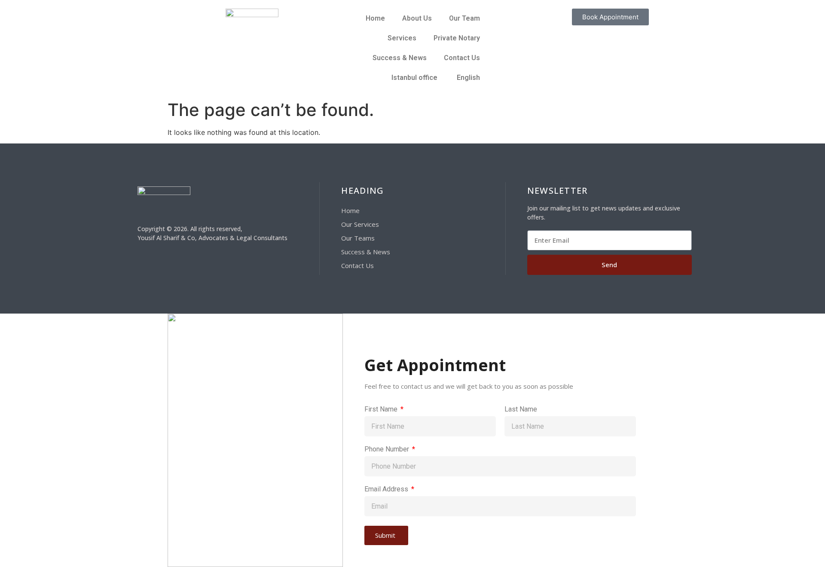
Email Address (387, 489)
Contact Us (462, 58)
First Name (381, 409)
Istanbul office (414, 77)
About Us (417, 18)
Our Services (360, 224)
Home (375, 18)
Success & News (400, 58)
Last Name (520, 409)
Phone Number (387, 449)
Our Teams (358, 238)
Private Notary (457, 38)
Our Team (464, 18)
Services (402, 38)
